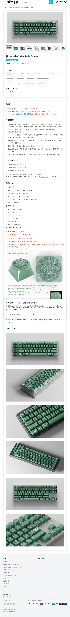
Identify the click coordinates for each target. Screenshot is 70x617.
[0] (65, 2)
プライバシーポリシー (19, 310)
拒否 (53, 314)
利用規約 (6, 562)
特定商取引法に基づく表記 (11, 564)
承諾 (34, 314)
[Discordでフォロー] (14, 604)
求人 (4, 586)
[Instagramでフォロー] (8, 604)
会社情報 (6, 584)
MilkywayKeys (10, 64)
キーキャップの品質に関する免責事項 (19, 114)
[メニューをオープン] (4, 2)
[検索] (51, 2)
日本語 (6, 596)
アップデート (44, 177)
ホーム (5, 7)
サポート (6, 578)
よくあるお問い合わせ (10, 575)
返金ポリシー (7, 573)
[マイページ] (57, 2)
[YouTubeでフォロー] (11, 604)
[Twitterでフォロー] (4, 604)
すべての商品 (12, 7)
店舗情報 (6, 581)
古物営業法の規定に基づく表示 (13, 567)
